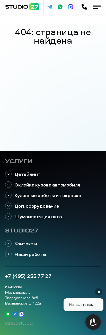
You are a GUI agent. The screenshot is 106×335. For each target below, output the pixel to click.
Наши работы (30, 254)
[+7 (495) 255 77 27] (84, 7)
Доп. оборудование (36, 206)
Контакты (25, 243)
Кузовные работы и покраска (47, 195)
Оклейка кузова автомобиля (47, 185)
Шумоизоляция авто (38, 216)
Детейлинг (27, 174)
